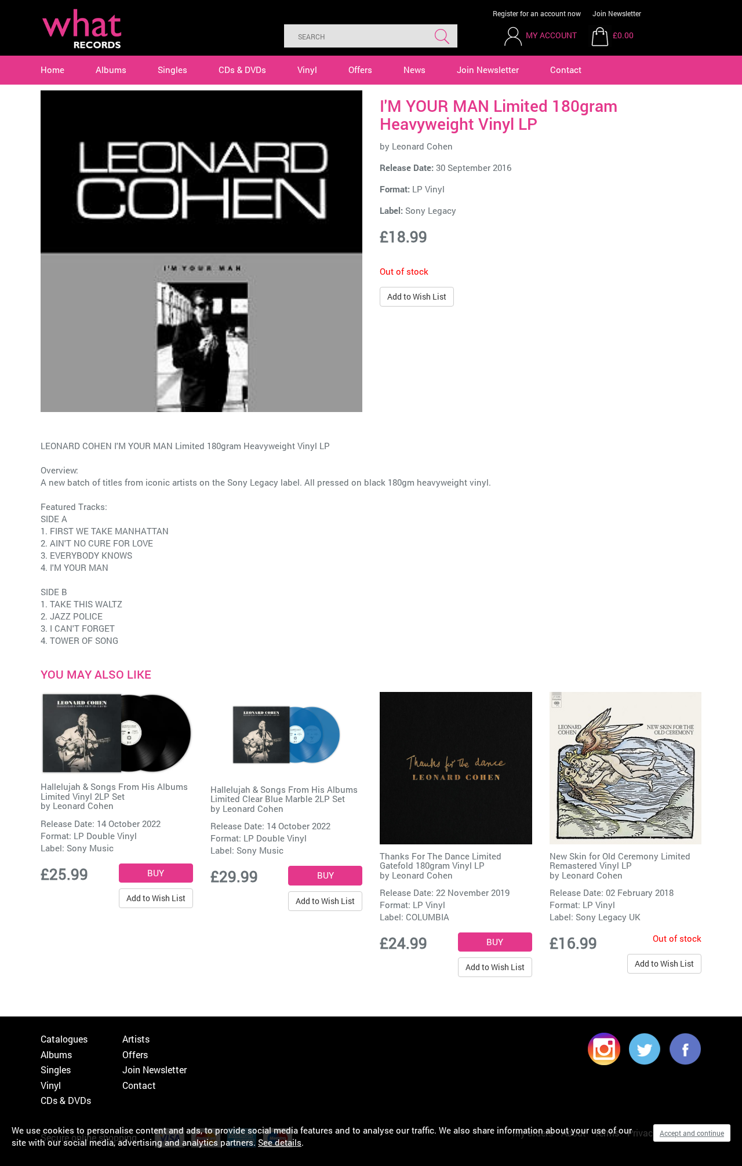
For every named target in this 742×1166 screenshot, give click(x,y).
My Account (551, 35)
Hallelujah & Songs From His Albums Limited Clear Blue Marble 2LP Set (284, 794)
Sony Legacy (430, 210)
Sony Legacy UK (608, 917)
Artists (136, 1039)
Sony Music (90, 848)
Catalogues (64, 1039)
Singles (172, 69)
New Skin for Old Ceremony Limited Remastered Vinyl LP (620, 861)
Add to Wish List (416, 296)
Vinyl (307, 69)
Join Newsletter (616, 13)
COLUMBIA (427, 917)
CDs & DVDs (242, 69)
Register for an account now (537, 13)
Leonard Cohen (422, 146)
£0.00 (623, 35)
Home (52, 69)
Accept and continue (692, 1133)
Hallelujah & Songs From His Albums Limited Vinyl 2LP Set (114, 791)
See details (279, 1142)
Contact (565, 69)
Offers (360, 69)
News (414, 69)
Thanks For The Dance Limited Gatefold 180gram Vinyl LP (440, 861)
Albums (111, 69)
